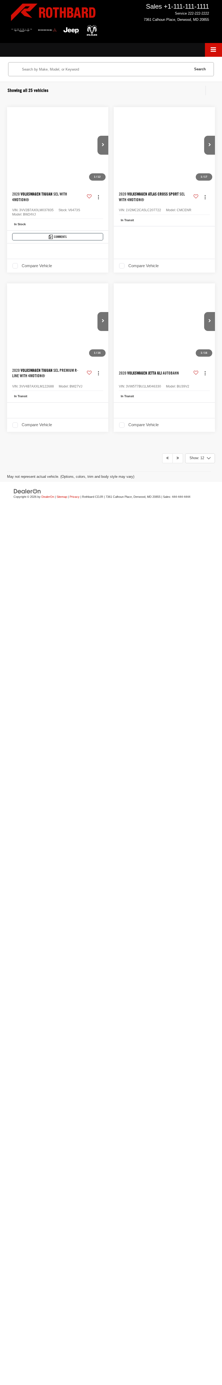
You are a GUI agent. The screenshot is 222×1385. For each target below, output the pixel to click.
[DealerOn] (27, 969)
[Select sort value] (210, 90)
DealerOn (47, 974)
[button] (102, 145)
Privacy (75, 974)
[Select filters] (200, 91)
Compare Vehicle (37, 266)
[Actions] (98, 197)
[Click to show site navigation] (213, 50)
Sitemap (62, 974)
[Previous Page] (167, 936)
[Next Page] (177, 936)
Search (200, 69)
